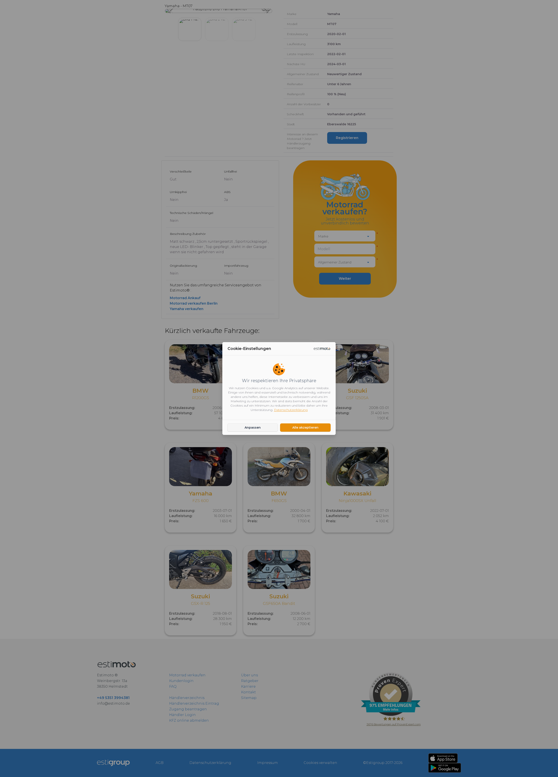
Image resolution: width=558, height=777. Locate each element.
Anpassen (253, 427)
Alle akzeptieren (305, 427)
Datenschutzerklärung (291, 410)
